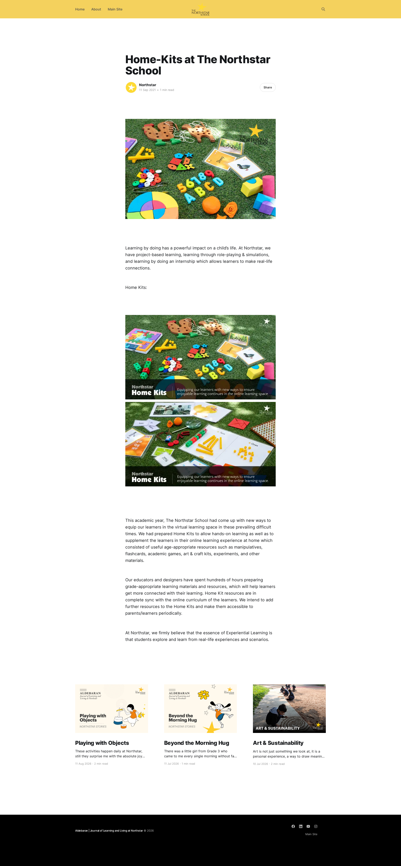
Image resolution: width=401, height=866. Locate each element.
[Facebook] (293, 826)
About (96, 9)
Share (268, 87)
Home (80, 9)
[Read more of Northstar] (131, 87)
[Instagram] (315, 826)
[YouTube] (308, 826)
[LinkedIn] (300, 826)
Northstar (147, 85)
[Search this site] (323, 9)
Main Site (115, 9)
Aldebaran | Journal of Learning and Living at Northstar (109, 830)
